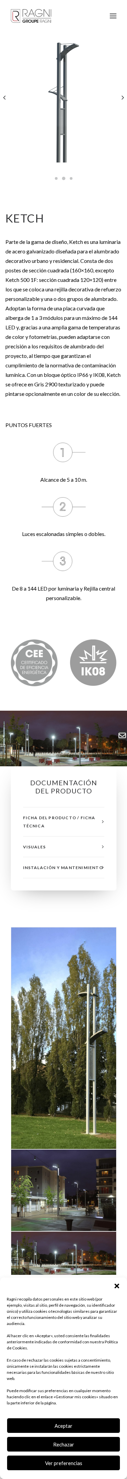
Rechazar (63, 1444)
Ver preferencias (63, 1463)
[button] (116, 1286)
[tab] (63, 821)
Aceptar (63, 1426)
